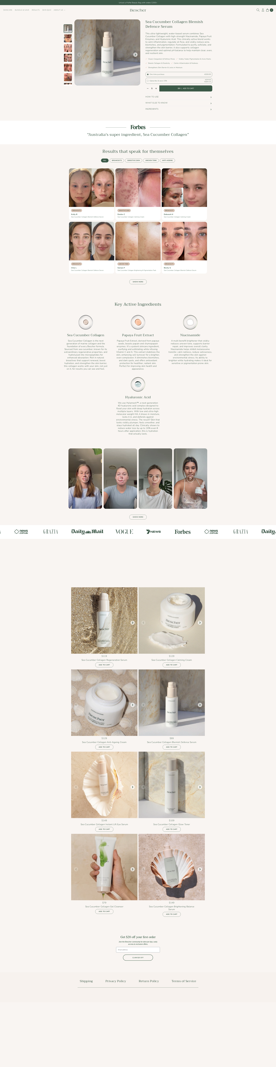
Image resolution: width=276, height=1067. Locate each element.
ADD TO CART (104, 665)
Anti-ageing (167, 160)
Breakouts (117, 160)
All (104, 160)
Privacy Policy (115, 981)
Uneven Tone (151, 160)
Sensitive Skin (133, 160)
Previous (79, 54)
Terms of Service (184, 981)
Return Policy (149, 981)
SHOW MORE (138, 282)
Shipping (86, 981)
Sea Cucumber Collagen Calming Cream (131, 217)
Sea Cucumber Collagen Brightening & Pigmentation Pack (137, 270)
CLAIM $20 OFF (138, 957)
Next (135, 54)
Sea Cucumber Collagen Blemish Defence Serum (87, 217)
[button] (59, 10)
